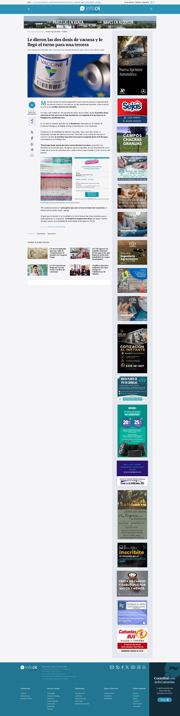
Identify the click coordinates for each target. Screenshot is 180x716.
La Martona (78, 696)
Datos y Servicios (111, 688)
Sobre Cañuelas (139, 688)
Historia (135, 693)
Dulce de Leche (80, 693)
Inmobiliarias (108, 698)
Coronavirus (41, 234)
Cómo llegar (51, 693)
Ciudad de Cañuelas (53, 696)
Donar (163, 700)
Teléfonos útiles (109, 693)
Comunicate (25, 688)
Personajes (136, 706)
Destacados (79, 688)
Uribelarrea (50, 698)
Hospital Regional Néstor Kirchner (61, 2)
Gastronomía (51, 704)
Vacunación (52, 234)
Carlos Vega (78, 701)
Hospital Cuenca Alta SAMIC (84, 2)
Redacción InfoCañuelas (56, 227)
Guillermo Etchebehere (82, 704)
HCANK (98, 2)
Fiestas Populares (52, 701)
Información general (36, 32)
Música (135, 698)
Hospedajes (51, 706)
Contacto (23, 693)
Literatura (136, 701)
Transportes (108, 696)
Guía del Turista (53, 688)
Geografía (136, 696)
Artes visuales (137, 704)
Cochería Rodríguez (41, 2)
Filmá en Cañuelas (80, 698)
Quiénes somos (25, 696)
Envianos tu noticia (26, 698)
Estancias (50, 709)
